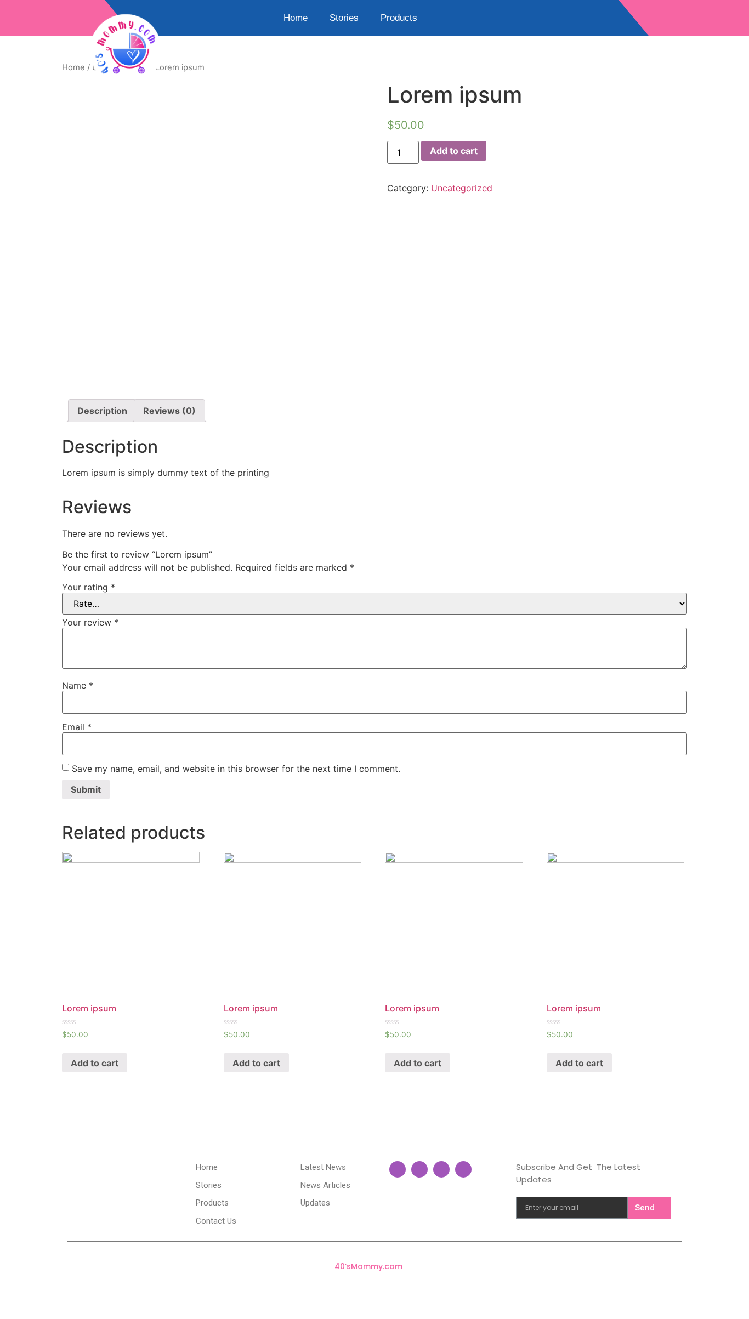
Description (102, 410)
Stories (344, 18)
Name (77, 685)
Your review (90, 622)
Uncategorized (461, 188)
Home (295, 18)
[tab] (102, 410)
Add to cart (454, 150)
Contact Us (350, 43)
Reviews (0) (169, 410)
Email (77, 727)
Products (399, 18)
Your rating (88, 587)
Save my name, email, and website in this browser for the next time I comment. (236, 768)
